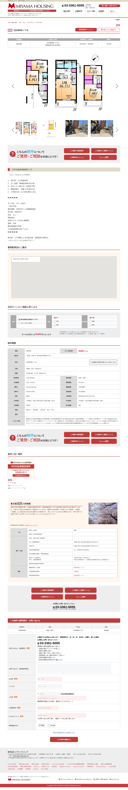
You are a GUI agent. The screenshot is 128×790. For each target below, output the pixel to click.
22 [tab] (89, 139)
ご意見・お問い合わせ (101, 779)
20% (57, 325)
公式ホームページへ (31, 525)
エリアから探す (12, 764)
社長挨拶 (28, 768)
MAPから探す (45, 764)
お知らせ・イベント (65, 766)
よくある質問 (112, 766)
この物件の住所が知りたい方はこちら (103, 362)
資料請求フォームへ (87, 29)
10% (57, 321)
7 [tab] (47, 139)
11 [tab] (58, 139)
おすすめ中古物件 (13, 766)
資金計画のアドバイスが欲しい (49, 648)
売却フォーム (45, 766)
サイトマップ (114, 779)
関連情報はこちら (79, 567)
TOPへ (118, 19)
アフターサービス (101, 766)
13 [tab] (64, 139)
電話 (42, 725)
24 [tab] (95, 139)
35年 (93, 317)
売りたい (36, 766)
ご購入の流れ (11, 768)
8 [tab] (50, 139)
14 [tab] (67, 139)
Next (116, 85)
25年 (93, 325)
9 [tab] (53, 139)
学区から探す (35, 764)
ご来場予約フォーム (76, 157)
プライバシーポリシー (66, 779)
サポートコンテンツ (78, 766)
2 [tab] (33, 139)
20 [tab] (84, 139)
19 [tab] (81, 139)
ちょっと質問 (103, 157)
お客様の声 (78, 11)
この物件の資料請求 (76, 150)
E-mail (53, 725)
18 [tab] (78, 139)
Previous (12, 85)
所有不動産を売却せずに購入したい (51, 660)
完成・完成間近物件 (106, 764)
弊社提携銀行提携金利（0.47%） (30, 319)
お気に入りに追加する (109, 30)
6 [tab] (44, 139)
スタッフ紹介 (91, 11)
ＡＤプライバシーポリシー (83, 779)
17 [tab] (75, 139)
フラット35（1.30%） (27, 323)
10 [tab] (56, 139)
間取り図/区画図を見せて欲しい (50, 646)
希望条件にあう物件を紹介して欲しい (52, 655)
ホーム (112, 11)
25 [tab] (98, 139)
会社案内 (101, 11)
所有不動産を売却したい (47, 657)
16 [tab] (72, 139)
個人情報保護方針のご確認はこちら (64, 732)
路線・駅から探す (24, 764)
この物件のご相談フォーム (104, 150)
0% (57, 317)
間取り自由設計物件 (25, 766)
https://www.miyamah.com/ (21, 756)
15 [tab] (70, 139)
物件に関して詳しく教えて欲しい (50, 653)
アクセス (35, 768)
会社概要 (20, 768)
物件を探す (67, 11)
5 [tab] (41, 139)
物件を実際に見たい (46, 651)
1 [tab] (30, 139)
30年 (93, 321)
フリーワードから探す (58, 764)
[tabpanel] (26, 128)
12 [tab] (61, 139)
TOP (9, 22)
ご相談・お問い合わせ (110, 5)
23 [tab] (92, 139)
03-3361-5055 (74, 5)
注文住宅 (54, 766)
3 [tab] (36, 139)
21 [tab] (86, 139)
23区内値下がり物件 (92, 764)
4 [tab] (39, 139)
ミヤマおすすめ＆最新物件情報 (75, 764)
